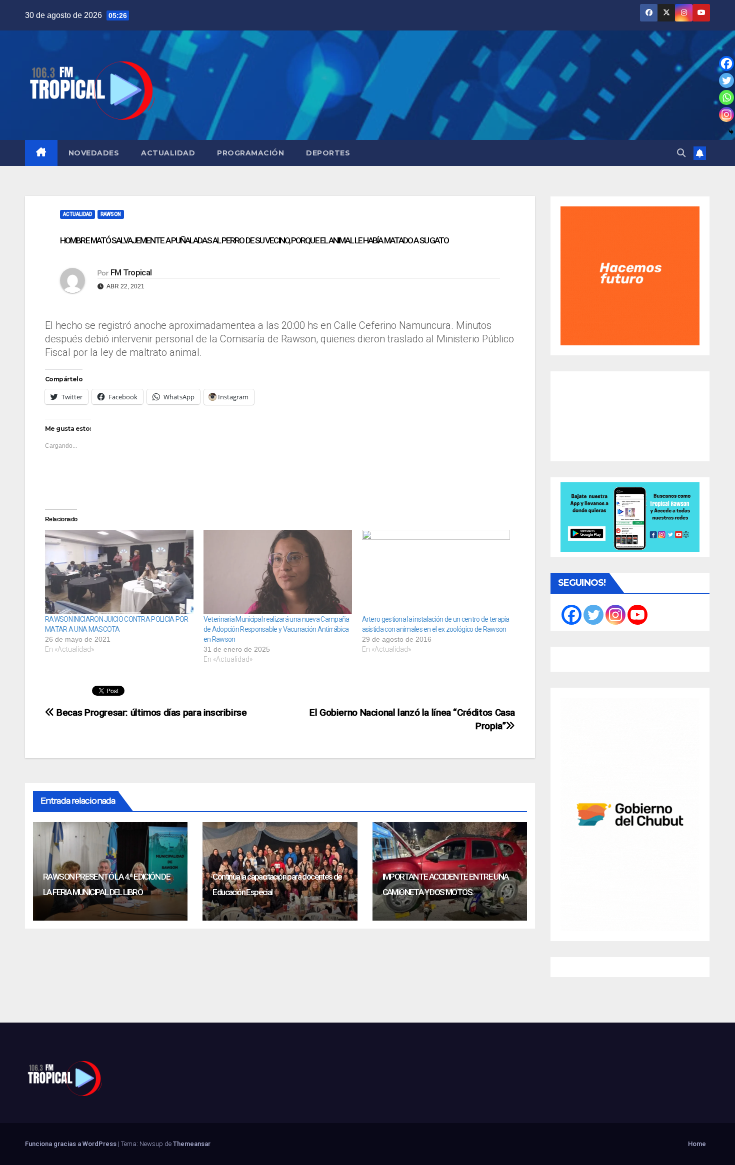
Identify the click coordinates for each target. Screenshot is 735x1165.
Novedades (94, 152)
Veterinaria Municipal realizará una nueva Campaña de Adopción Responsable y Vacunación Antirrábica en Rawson (277, 629)
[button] (681, 153)
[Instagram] (726, 114)
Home (697, 1144)
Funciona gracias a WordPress (71, 1144)
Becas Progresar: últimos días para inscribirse (150, 712)
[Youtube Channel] (638, 615)
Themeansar (191, 1144)
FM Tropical (131, 272)
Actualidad (168, 152)
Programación (250, 152)
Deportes (328, 152)
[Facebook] (726, 63)
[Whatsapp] (726, 97)
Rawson (110, 214)
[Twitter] (726, 80)
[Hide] (731, 132)
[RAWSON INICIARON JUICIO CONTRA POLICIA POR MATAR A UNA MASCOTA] (119, 572)
